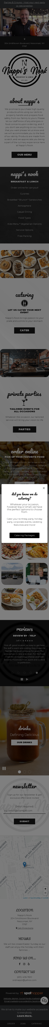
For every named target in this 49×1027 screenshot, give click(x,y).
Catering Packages (24, 535)
